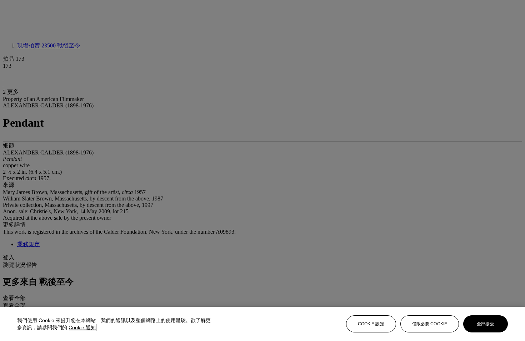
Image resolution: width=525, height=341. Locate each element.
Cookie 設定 (371, 323)
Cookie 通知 (82, 327)
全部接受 (485, 323)
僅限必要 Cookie (429, 323)
